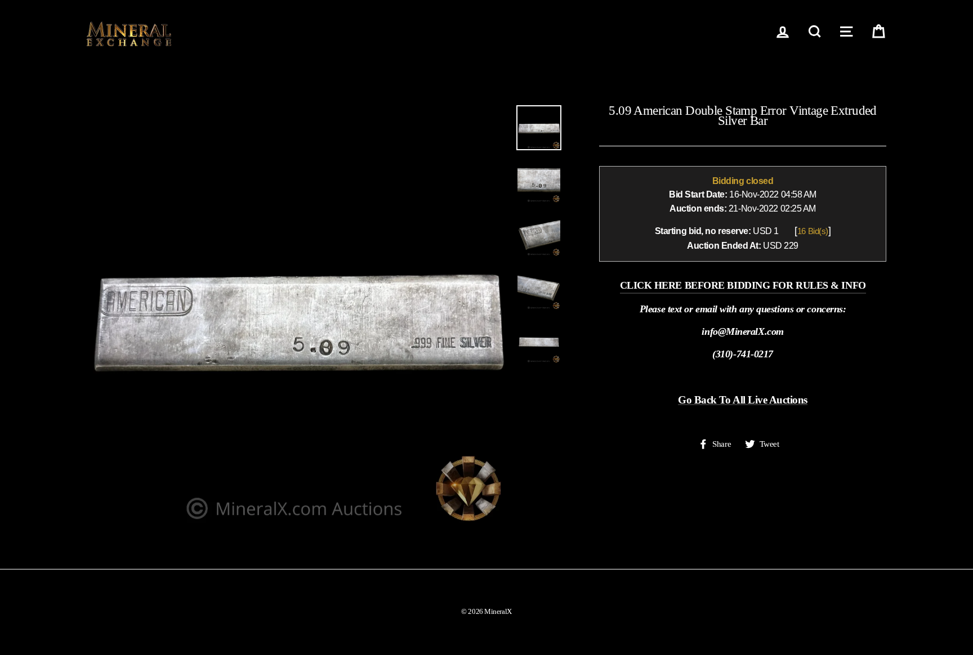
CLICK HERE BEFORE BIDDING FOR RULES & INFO (743, 285)
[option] (297, 316)
